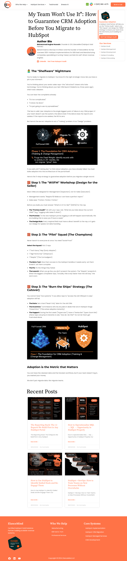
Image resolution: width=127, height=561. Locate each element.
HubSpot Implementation (95, 528)
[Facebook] (9, 558)
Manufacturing (57, 528)
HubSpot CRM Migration (94, 532)
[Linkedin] (14, 558)
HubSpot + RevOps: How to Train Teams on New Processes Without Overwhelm (80, 484)
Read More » (34, 442)
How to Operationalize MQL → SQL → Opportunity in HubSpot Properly (81, 427)
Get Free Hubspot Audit (108, 37)
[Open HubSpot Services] (45, 4)
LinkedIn (43, 61)
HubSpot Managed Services (96, 536)
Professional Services (59, 535)
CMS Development (92, 540)
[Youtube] (19, 558)
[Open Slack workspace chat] (91, 4)
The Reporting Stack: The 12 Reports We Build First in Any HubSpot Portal (44, 427)
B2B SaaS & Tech (57, 532)
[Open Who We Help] (26, 4)
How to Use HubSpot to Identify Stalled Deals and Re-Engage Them (44, 483)
